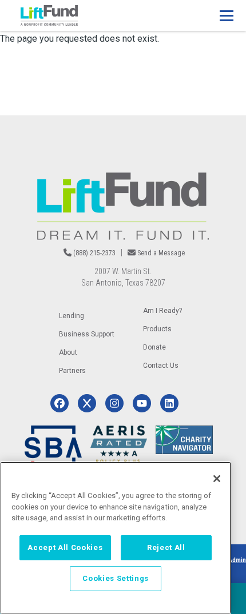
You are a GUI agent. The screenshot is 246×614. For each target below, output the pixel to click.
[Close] (216, 478)
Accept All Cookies (64, 547)
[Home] (49, 15)
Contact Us (160, 366)
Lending (71, 316)
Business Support (86, 334)
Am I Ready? (162, 311)
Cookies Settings (115, 578)
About (68, 352)
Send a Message (161, 253)
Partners (72, 371)
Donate (154, 347)
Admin (237, 560)
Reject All (166, 547)
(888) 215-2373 (94, 253)
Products (157, 329)
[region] (115, 537)
